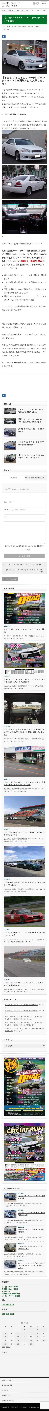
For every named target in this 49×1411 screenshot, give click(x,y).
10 (37, 1333)
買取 (9, 10)
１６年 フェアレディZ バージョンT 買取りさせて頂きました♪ (31, 410)
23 (31, 1340)
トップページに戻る (10, 579)
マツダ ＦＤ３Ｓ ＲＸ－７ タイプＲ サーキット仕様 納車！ (31, 443)
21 (18, 1340)
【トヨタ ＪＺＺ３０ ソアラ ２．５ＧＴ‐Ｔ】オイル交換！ (23, 564)
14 (18, 1337)
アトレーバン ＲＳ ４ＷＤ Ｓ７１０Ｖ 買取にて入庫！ (31, 1247)
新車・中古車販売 (8, 1380)
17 (37, 1337)
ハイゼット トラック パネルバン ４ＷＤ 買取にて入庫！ (31, 1214)
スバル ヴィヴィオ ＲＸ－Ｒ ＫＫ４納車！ (31, 430)
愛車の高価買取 (7, 1385)
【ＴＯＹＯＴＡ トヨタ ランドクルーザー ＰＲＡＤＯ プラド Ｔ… (31, 456)
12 (5, 1337)
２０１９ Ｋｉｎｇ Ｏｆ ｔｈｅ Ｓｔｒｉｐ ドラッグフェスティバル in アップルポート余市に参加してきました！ (24, 732)
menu (44, 3)
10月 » (8, 1347)
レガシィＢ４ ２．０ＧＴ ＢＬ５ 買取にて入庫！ (31, 1231)
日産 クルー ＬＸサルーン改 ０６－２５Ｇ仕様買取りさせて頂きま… (31, 420)
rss (34, 3)
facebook (37, 3)
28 (18, 1344)
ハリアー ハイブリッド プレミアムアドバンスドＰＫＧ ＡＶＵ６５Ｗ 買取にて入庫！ (31, 1265)
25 (43, 1340)
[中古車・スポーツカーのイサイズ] (11, 4)
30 (31, 1344)
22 (24, 1340)
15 (24, 1337)
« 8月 (3, 1347)
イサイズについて (8, 1401)
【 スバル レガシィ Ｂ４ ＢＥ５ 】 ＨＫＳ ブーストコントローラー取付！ (24, 570)
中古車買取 (23, 26)
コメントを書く (35, 26)
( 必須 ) (8, 502)
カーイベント (6, 1395)
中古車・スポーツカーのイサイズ (20, 1407)
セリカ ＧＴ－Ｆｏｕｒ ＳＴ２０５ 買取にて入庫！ (31, 1197)
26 (5, 1344)
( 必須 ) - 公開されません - (15, 509)
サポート (5, 1390)
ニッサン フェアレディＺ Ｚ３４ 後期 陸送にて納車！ (21, 1005)
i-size (7, 29)
